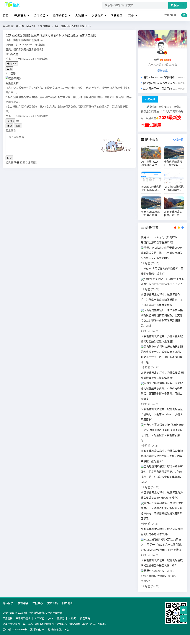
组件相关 (39, 15)
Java (50, 618)
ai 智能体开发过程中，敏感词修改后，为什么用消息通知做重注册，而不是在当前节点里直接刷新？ (161, 300)
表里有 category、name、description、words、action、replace (159, 576)
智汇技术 (28, 612)
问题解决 (85, 618)
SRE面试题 (12, 54)
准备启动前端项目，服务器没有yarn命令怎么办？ (173, 163)
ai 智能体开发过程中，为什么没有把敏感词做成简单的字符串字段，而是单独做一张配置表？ (162, 456)
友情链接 (23, 603)
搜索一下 (179, 5)
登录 (173, 15)
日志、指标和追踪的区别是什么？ (72, 26)
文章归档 (52, 603)
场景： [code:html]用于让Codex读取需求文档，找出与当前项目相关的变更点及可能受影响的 (161, 253)
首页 (6, 15)
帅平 (18, 45)
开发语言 (20, 15)
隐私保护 (8, 603)
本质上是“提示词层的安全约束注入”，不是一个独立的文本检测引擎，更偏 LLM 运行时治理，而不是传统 (162, 544)
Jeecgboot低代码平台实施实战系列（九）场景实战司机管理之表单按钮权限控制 (151, 188)
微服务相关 (60, 15)
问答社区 (117, 15)
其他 (131, 15)
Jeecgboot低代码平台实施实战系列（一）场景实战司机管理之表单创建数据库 (174, 188)
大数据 (79, 15)
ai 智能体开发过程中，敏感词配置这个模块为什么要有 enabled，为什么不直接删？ (162, 414)
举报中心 (37, 603)
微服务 (60, 618)
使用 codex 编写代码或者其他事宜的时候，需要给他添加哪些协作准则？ (150, 213)
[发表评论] (183, 610)
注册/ (167, 15)
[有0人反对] (17, 120)
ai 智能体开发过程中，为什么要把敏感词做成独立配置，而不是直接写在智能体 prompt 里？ (173, 213)
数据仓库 (97, 15)
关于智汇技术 (23, 618)
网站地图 (67, 603)
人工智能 (39, 618)
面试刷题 (45, 26)
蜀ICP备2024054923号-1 (16, 629)
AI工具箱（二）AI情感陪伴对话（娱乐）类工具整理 (150, 163)
